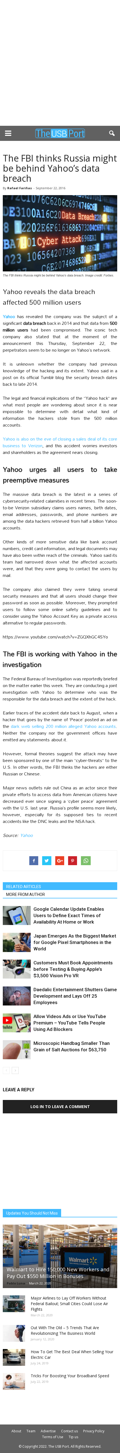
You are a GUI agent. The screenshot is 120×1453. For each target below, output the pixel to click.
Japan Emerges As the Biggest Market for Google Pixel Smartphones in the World (74, 942)
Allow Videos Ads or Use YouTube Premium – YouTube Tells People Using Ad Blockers (69, 1023)
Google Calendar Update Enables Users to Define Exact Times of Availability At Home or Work (68, 915)
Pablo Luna (16, 1283)
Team (31, 1431)
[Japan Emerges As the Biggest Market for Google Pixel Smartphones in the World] (17, 942)
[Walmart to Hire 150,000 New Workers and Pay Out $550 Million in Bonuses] (60, 1256)
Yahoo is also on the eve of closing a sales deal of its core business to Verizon (60, 442)
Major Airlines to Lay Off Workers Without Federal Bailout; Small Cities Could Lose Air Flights (69, 1303)
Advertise (48, 1431)
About (16, 1431)
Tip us (73, 1437)
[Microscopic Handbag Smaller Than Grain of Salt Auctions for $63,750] (17, 1049)
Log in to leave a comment (60, 1106)
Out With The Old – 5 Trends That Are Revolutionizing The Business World (65, 1330)
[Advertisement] (60, 63)
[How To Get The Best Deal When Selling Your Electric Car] (14, 1357)
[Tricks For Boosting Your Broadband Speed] (14, 1381)
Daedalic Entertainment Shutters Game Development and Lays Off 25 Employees (75, 996)
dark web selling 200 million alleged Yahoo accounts (63, 726)
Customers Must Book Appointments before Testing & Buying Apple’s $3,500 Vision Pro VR (73, 969)
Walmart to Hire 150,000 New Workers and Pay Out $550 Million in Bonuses (58, 1272)
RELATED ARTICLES (23, 886)
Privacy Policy (93, 1431)
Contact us (69, 1431)
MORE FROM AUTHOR (25, 894)
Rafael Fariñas (19, 188)
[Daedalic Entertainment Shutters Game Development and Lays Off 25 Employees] (17, 996)
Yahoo (26, 835)
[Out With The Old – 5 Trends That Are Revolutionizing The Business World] (14, 1333)
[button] (112, 133)
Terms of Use (52, 1437)
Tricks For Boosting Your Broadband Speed (70, 1375)
